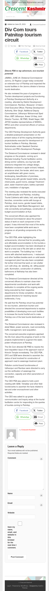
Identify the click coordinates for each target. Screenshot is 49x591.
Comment (12, 458)
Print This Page (26, 46)
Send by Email (40, 46)
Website (11, 512)
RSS (32, 14)
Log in (9, 586)
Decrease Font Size (6, 46)
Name (10, 493)
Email (10, 503)
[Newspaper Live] (25, 8)
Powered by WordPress (20, 586)
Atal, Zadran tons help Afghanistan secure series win (25, 3)
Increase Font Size (9, 46)
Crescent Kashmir (39, 25)
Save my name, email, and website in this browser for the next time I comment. (12, 537)
